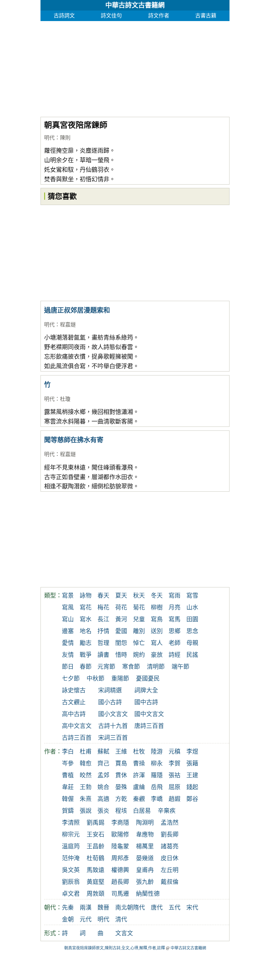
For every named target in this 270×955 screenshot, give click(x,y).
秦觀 (139, 799)
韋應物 (145, 834)
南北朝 (124, 907)
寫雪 (192, 595)
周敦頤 (95, 893)
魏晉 (103, 907)
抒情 (103, 631)
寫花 (86, 607)
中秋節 (95, 678)
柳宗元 (71, 834)
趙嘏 (174, 799)
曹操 (139, 763)
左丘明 (169, 870)
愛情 (68, 643)
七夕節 (71, 678)
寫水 (86, 619)
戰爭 (86, 655)
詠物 (86, 595)
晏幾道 (145, 858)
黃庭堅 (95, 882)
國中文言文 (149, 714)
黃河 (121, 619)
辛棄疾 (167, 811)
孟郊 (103, 775)
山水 (192, 607)
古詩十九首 (113, 726)
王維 (121, 751)
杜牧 (139, 751)
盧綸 (139, 787)
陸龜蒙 (120, 846)
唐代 (157, 907)
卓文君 (71, 893)
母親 (192, 643)
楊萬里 (145, 846)
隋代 (139, 907)
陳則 (65, 138)
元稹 (174, 751)
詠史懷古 (74, 690)
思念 (192, 631)
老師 (174, 643)
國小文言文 (113, 714)
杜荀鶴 (95, 858)
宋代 (192, 907)
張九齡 (145, 882)
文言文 (124, 933)
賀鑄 (68, 811)
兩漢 (86, 907)
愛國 (121, 631)
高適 (103, 799)
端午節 (180, 666)
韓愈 (86, 763)
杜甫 (86, 751)
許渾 (139, 775)
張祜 (174, 775)
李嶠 (157, 799)
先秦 (68, 907)
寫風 (68, 607)
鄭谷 (192, 799)
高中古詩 (74, 714)
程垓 (121, 811)
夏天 (121, 595)
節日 (68, 666)
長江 (103, 619)
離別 (139, 631)
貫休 (121, 775)
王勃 (86, 787)
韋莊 (68, 787)
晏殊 (121, 787)
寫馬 (174, 619)
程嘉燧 (68, 324)
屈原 (174, 787)
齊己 (103, 763)
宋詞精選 (110, 690)
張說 (86, 811)
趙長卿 (120, 882)
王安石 (95, 834)
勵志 (86, 643)
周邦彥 (120, 858)
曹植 (68, 775)
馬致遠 (95, 870)
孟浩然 (169, 822)
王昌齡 (95, 846)
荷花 (121, 607)
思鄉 (174, 631)
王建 (192, 775)
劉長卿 (169, 834)
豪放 (157, 655)
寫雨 (174, 595)
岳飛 (157, 787)
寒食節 (131, 666)
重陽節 (120, 678)
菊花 (139, 607)
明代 (49, 138)
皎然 (86, 775)
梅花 (103, 607)
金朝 (68, 919)
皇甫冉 (145, 870)
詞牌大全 (146, 690)
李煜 (192, 751)
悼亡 (139, 643)
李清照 (71, 822)
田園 (192, 619)
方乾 (121, 799)
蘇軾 (103, 751)
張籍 (192, 763)
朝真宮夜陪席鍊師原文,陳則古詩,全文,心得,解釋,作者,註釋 (114, 948)
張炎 (103, 811)
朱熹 (86, 799)
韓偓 (68, 799)
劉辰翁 (71, 882)
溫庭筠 (71, 846)
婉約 (139, 655)
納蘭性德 (148, 893)
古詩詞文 (64, 15)
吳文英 (71, 870)
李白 (68, 751)
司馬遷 (120, 893)
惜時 (121, 655)
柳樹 (157, 607)
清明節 (156, 666)
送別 (157, 631)
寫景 (68, 595)
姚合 (103, 787)
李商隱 (120, 822)
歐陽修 (120, 834)
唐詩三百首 (149, 726)
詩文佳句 (111, 15)
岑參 (68, 763)
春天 (103, 595)
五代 (174, 907)
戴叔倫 (169, 882)
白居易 (142, 811)
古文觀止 (74, 702)
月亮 (174, 607)
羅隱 (157, 775)
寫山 (68, 619)
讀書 (103, 655)
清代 (121, 919)
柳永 (157, 763)
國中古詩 (146, 702)
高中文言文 (77, 726)
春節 (86, 666)
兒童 (139, 619)
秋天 (139, 595)
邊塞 (68, 631)
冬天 (157, 595)
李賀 (174, 763)
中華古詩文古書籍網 (135, 5)
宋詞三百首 (113, 738)
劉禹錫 (95, 822)
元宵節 (106, 666)
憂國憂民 (148, 678)
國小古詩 (110, 702)
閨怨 (121, 643)
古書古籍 (205, 15)
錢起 (192, 787)
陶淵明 (145, 822)
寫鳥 (157, 619)
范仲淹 (71, 858)
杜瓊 (65, 399)
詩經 (174, 655)
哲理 (103, 643)
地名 (86, 631)
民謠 (192, 655)
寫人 (157, 643)
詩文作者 (158, 15)
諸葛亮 (169, 846)
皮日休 (169, 858)
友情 (68, 655)
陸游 (157, 751)
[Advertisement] (135, 67)
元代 (86, 919)
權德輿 (120, 870)
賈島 (121, 763)
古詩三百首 (77, 738)
